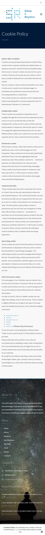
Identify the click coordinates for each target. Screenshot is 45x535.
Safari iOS (9, 326)
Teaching (7, 444)
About (6, 432)
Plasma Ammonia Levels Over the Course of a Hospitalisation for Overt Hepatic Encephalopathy (22, 494)
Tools (6, 448)
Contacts (7, 456)
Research (7, 436)
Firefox (9, 317)
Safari (8, 324)
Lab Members (9, 440)
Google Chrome (12, 320)
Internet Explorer (12, 315)
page (16, 529)
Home (6, 428)
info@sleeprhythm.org (13, 479)
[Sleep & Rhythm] (19, 14)
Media (6, 452)
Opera (8, 322)
